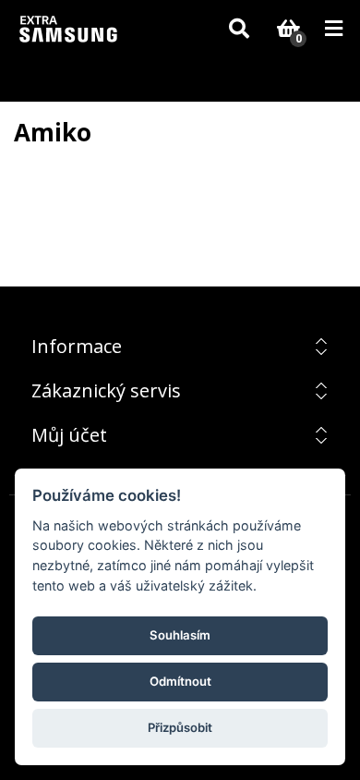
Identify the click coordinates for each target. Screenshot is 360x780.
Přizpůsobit (180, 727)
